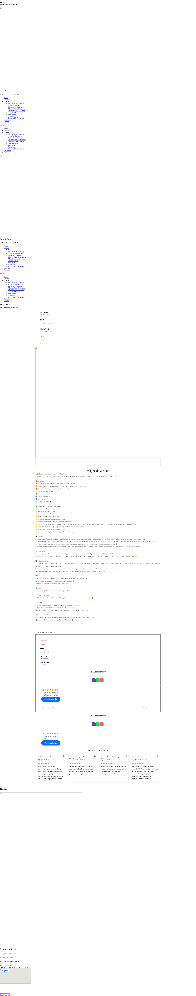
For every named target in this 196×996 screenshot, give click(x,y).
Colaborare (7, 120)
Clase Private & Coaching (16, 111)
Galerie (6, 99)
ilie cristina (142, 757)
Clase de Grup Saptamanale (17, 109)
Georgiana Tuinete (81, 757)
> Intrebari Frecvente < (15, 105)
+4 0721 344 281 (5, 2)
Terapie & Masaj (13, 112)
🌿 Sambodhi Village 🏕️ (16, 103)
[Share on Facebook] (94, 680)
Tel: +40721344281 (6, 965)
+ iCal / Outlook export (148, 708)
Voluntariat (11, 116)
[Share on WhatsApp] (98, 680)
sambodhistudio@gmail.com (9, 4)
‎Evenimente (12, 114)
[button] (98, 125)
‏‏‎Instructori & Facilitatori (16, 118)
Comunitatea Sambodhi (15, 107)
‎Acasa (6, 98)
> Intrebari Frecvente (45, 632)
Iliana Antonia (49, 757)
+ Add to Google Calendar (49, 708)
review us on (49, 699)
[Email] (102, 680)
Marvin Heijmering (113, 757)
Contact (6, 122)
